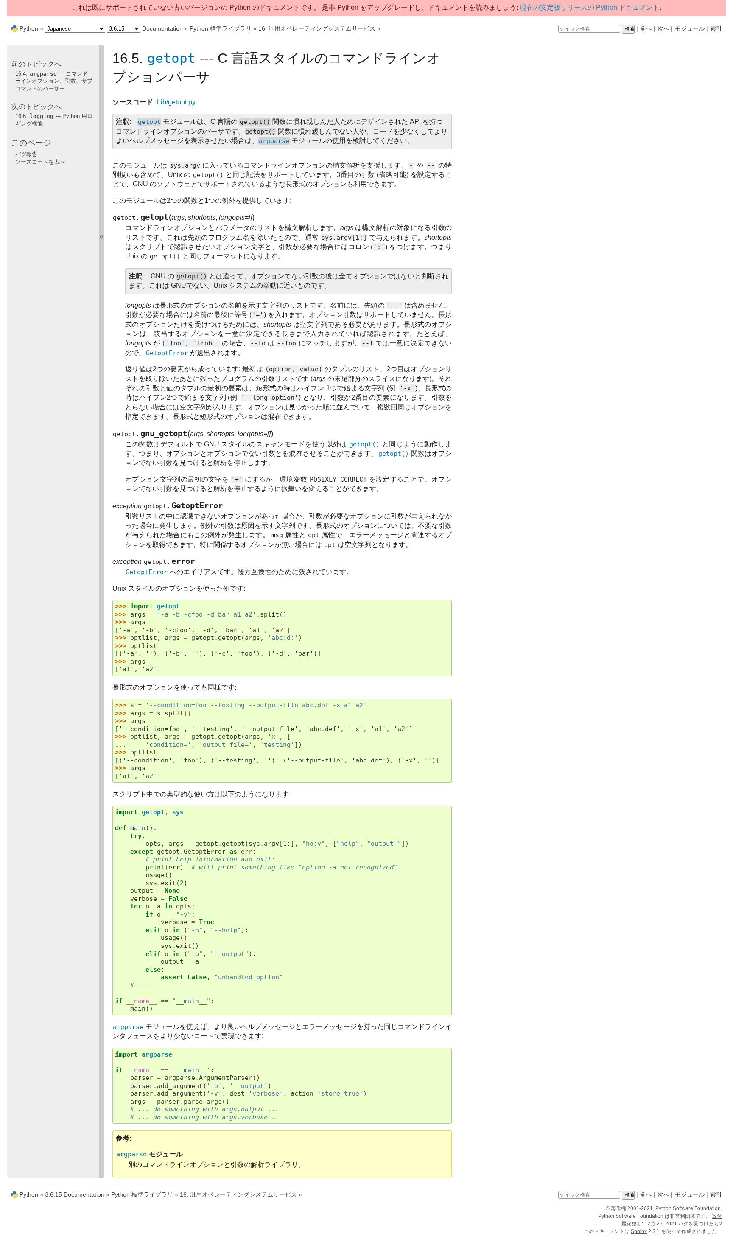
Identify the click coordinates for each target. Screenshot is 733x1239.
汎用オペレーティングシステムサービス (316, 28)
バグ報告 (26, 154)
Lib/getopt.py (176, 102)
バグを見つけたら (698, 1224)
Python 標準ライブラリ (221, 28)
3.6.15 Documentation (74, 1194)
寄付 (717, 1216)
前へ (646, 28)
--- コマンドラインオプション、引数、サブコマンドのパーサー (53, 81)
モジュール (690, 28)
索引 (716, 28)
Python (29, 28)
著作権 (618, 1208)
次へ (663, 28)
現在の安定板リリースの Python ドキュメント (590, 7)
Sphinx (639, 1231)
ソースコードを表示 (40, 162)
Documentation (162, 28)
